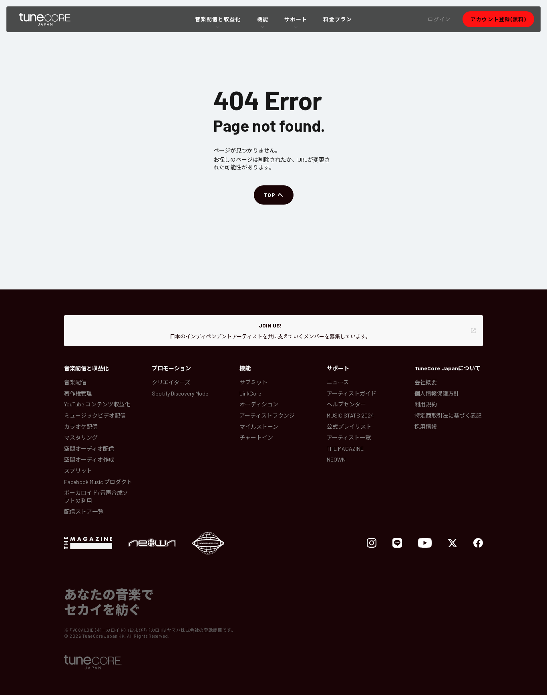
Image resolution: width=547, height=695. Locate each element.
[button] (439, 19)
